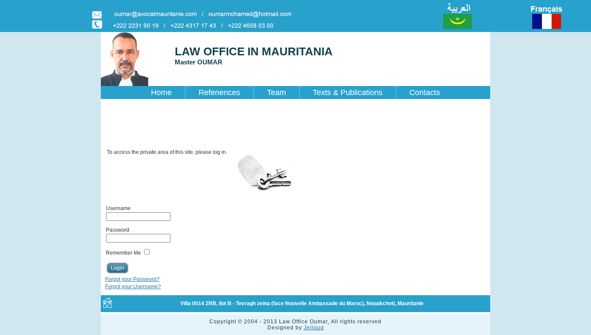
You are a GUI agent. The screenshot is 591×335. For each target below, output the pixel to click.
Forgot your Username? (133, 287)
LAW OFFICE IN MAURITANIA (254, 51)
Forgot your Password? (132, 279)
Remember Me (123, 253)
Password (117, 230)
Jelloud (314, 328)
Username (118, 208)
